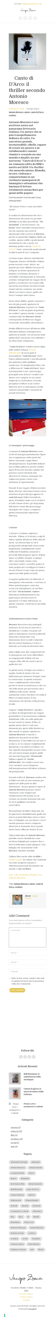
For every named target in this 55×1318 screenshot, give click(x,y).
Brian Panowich (35, 1184)
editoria (14, 1131)
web (13, 1147)
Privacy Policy (26, 1294)
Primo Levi (28, 1222)
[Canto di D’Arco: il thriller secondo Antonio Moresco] (27, 51)
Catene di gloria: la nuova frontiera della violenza (34, 1091)
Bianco (13, 1178)
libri (12, 1217)
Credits (26, 1300)
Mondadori (15, 1222)
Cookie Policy (26, 1297)
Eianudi (14, 1206)
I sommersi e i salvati (19, 1211)
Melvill (36, 1217)
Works (40, 1250)
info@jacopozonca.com (32, 4)
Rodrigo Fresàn (17, 1233)
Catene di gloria (17, 1195)
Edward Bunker (32, 1200)
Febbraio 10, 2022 (16, 109)
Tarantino (36, 1239)
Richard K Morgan (18, 1228)
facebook (36, 1206)
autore (27, 112)
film (12, 1135)
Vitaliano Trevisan (18, 1250)
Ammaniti (36, 1162)
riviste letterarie (36, 1228)
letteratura (37, 1211)
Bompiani (25, 1178)
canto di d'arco (37, 112)
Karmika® (33, 1309)
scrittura (15, 1139)
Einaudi (25, 1206)
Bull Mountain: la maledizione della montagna (32, 1077)
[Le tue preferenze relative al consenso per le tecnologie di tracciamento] (4, 1315)
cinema (14, 1127)
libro (21, 1217)
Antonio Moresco (16, 112)
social (13, 1143)
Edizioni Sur (16, 1200)
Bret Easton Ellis (17, 1184)
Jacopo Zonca (33, 109)
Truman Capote (17, 1244)
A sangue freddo (17, 1173)
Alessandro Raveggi (19, 1162)
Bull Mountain (16, 1189)
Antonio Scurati (35, 1168)
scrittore (12, 115)
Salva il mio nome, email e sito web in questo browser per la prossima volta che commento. (27, 981)
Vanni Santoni (33, 1244)
